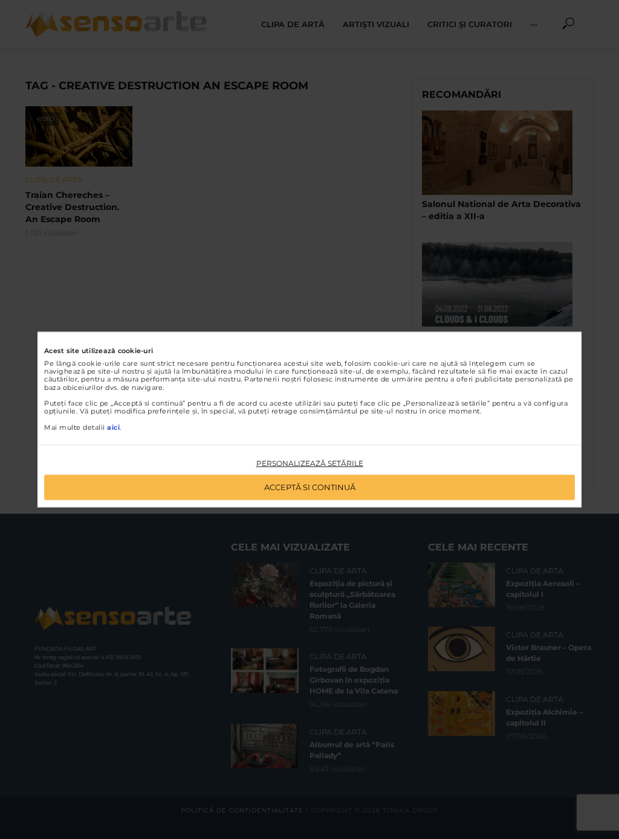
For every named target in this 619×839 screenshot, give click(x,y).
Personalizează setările (309, 462)
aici (113, 427)
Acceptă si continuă (309, 487)
